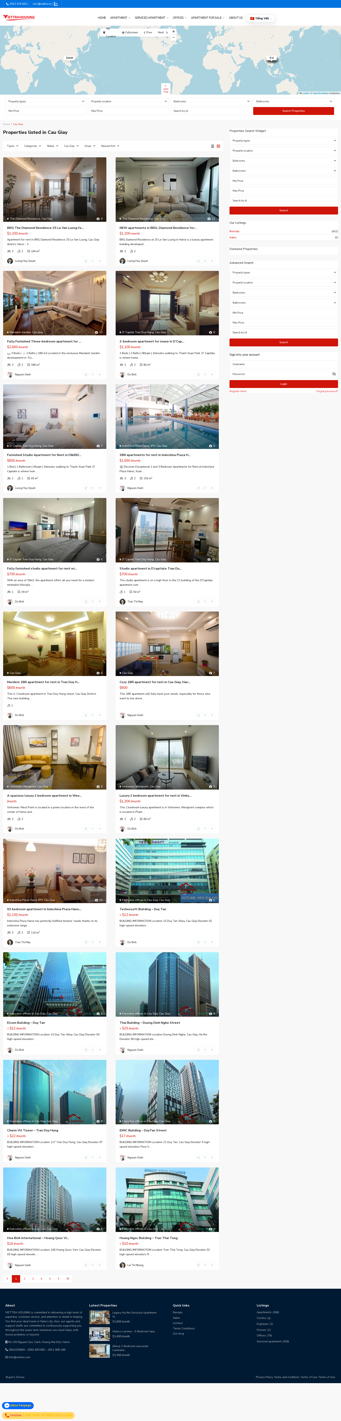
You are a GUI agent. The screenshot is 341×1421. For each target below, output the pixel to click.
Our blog (178, 1333)
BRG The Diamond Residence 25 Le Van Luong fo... (45, 228)
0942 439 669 (18, 4)
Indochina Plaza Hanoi (135, 446)
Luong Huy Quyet (25, 261)
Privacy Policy (264, 1377)
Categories (30, 146)
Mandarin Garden (20, 332)
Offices (261, 1335)
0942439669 (17, 1350)
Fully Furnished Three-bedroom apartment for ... (44, 341)
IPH (153, 446)
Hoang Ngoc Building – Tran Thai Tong (149, 1238)
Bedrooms (180, 101)
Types (10, 146)
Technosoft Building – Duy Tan (143, 909)
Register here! (238, 391)
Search (283, 210)
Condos (261, 1318)
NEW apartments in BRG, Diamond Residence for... (158, 228)
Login (283, 384)
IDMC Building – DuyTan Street (143, 1130)
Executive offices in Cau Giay (140, 900)
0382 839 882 (36, 1350)
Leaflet (305, 93)
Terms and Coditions (287, 1377)
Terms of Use (308, 1377)
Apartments (264, 1312)
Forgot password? (327, 391)
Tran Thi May (135, 601)
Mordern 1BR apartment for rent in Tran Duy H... (43, 682)
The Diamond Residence (25, 219)
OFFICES (178, 18)
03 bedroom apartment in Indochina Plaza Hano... (44, 909)
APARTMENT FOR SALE (206, 18)
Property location (101, 101)
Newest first (108, 146)
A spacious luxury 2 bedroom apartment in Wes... (44, 795)
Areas (87, 146)
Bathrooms (262, 101)
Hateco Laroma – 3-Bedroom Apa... (134, 1331)
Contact (178, 1323)
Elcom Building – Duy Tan (26, 1023)
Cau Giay (69, 146)
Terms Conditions (184, 1328)
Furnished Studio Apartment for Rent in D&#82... (44, 455)
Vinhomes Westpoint (23, 786)
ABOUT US (236, 18)
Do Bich (132, 374)
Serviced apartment (269, 1341)
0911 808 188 (56, 1350)
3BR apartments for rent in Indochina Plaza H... (155, 455)
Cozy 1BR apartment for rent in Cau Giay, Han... (155, 682)
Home (102, 18)
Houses (261, 1330)
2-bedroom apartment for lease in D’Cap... (152, 341)
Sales (233, 237)
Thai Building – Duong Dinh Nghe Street (150, 1023)
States (50, 146)
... (30, 244)
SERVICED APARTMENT (150, 18)
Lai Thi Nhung (135, 1265)
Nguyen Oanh (23, 374)
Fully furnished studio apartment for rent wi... (42, 568)
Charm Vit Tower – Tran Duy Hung (32, 1130)
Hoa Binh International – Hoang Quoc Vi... (38, 1238)
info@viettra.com (19, 1357)
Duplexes (263, 1324)
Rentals (234, 231)
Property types (17, 101)
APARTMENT (118, 18)
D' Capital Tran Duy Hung (138, 332)
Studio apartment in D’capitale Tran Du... (151, 568)
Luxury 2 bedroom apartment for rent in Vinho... (156, 795)
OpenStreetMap (320, 93)
